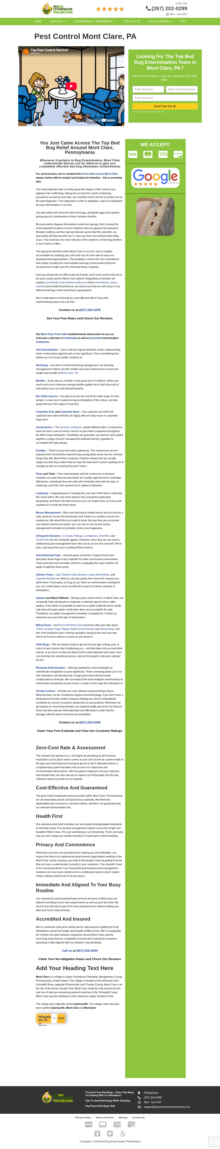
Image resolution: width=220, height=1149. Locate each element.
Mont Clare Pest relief (54, 334)
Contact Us (131, 21)
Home (38, 21)
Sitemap (123, 1117)
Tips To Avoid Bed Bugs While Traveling (107, 1100)
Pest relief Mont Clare (70, 625)
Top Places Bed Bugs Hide (100, 1106)
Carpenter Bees (70, 411)
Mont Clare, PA (69, 373)
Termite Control (45, 691)
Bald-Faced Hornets (82, 629)
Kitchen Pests (44, 574)
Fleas (39, 473)
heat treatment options (71, 282)
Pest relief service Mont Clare (100, 173)
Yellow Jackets (44, 629)
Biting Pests (43, 625)
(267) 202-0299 (90, 310)
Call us (67, 950)
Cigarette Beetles (46, 578)
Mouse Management (48, 512)
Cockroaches (44, 427)
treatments (42, 342)
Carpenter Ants (45, 411)
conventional (101, 282)
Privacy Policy (83, 1117)
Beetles (40, 380)
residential (70, 338)
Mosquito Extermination (50, 667)
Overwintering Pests (48, 555)
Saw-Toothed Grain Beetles (71, 574)
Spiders (40, 598)
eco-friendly (51, 282)
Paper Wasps (62, 629)
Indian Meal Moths (98, 574)
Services (56, 21)
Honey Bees (107, 629)
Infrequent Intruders (48, 535)
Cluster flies (42, 539)
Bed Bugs (42, 365)
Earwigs (41, 450)
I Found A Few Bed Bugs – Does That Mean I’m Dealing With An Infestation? (109, 1094)
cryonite (40, 286)
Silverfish (104, 535)
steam (113, 282)
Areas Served (158, 21)
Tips (183, 21)
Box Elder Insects (46, 396)
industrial (95, 338)
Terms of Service (105, 1117)
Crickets (67, 535)
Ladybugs (42, 493)
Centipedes (90, 535)
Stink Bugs (42, 644)
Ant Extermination (47, 349)
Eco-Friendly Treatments (93, 21)
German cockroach (71, 427)
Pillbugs (78, 535)
